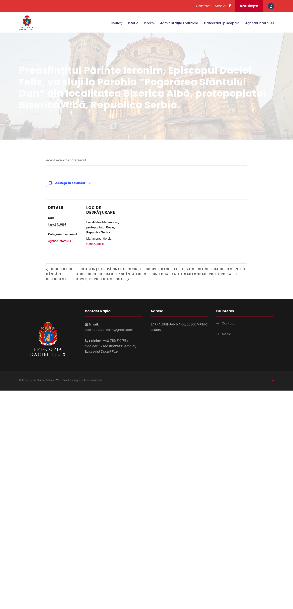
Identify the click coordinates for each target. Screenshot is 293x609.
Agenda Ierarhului (259, 23)
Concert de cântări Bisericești (59, 274)
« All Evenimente (31, 60)
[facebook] (230, 5)
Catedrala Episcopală (222, 23)
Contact (203, 5)
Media (220, 5)
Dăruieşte (249, 5)
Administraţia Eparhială (179, 23)
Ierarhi (149, 23)
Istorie (133, 23)
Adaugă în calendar (70, 183)
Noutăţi (116, 23)
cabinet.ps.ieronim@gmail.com (109, 329)
